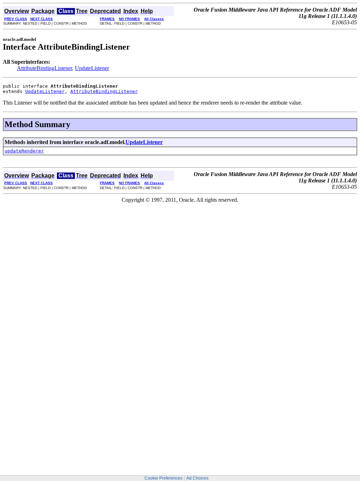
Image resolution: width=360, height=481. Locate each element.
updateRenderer (24, 151)
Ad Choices (197, 478)
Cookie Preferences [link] (163, 478)
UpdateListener (92, 68)
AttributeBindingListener (44, 68)
